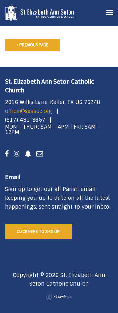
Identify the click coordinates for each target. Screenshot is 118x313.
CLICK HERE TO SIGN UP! (39, 231)
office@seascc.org (28, 111)
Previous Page (33, 45)
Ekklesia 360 (59, 297)
